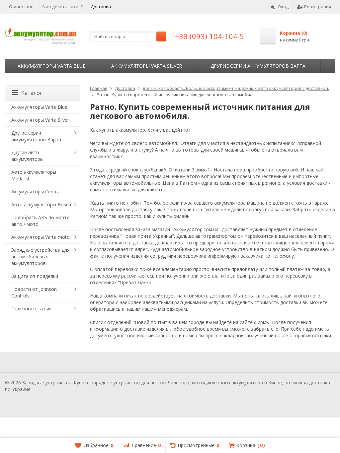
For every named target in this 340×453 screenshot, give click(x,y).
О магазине (21, 7)
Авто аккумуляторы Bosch (41, 204)
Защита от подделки (34, 276)
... (327, 66)
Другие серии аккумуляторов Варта (258, 66)
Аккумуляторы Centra (35, 191)
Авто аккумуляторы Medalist (33, 175)
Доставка (101, 7)
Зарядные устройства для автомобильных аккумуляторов (40, 256)
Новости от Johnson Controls (34, 292)
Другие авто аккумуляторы (27, 155)
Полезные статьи (31, 308)
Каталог (31, 93)
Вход (283, 7)
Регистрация (317, 7)
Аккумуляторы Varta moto (40, 237)
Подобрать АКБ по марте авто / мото (40, 220)
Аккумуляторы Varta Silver (146, 66)
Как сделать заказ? (62, 7)
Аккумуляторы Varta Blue (51, 66)
